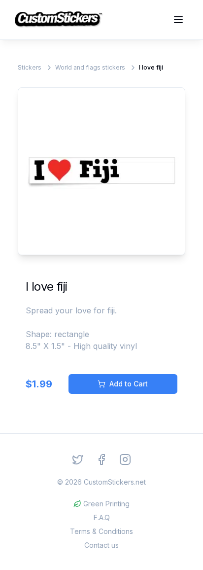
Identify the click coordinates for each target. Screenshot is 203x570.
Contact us (101, 545)
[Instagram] (125, 459)
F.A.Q (102, 517)
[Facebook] (101, 459)
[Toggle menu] (178, 20)
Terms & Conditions (101, 531)
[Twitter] (78, 459)
